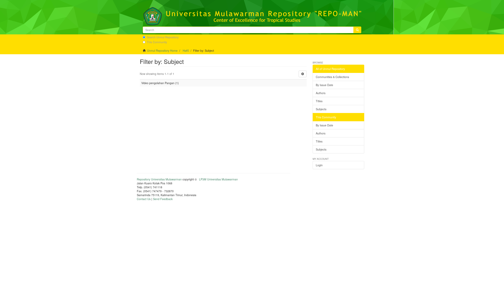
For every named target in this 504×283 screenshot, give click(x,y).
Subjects (321, 109)
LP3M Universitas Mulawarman (218, 179)
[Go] (357, 30)
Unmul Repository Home (162, 50)
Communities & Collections (332, 77)
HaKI (186, 50)
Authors (320, 93)
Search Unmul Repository (163, 37)
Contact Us (144, 199)
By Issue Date (324, 85)
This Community (157, 42)
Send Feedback (163, 199)
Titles (319, 101)
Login (319, 165)
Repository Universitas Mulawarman (159, 179)
